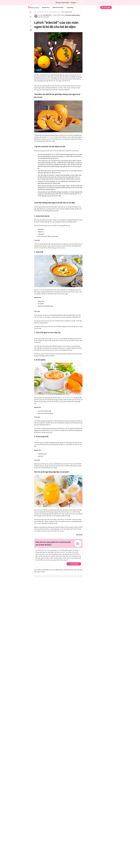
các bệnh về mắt (74, 164)
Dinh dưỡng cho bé (67, 12)
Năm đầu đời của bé (54, 12)
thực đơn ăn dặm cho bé (66, 397)
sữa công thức (55, 338)
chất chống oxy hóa (68, 175)
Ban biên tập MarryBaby (73, 15)
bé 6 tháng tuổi (51, 137)
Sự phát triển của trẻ (42, 12)
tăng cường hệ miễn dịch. (49, 189)
